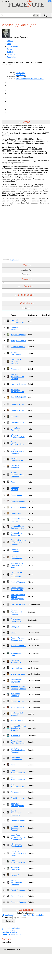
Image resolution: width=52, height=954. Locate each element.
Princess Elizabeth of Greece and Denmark (18, 542)
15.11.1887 (20, 73)
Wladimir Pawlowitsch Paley (18, 436)
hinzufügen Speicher (10, 932)
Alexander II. (16, 369)
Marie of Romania (18, 582)
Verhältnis (11, 54)
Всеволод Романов (15, 489)
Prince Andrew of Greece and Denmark (17, 828)
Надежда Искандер (15, 328)
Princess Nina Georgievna (16, 534)
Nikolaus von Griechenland (16, 845)
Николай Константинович (17, 321)
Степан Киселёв (17, 896)
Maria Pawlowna (17, 707)
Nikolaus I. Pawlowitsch (16, 661)
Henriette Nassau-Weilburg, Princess (18, 688)
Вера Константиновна (17, 785)
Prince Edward (17, 720)
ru (49, 69)
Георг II (14, 482)
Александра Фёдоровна (16, 681)
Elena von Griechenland (16, 557)
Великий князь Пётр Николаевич (18, 742)
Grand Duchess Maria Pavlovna (17, 589)
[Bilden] (3, 65)
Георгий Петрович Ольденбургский (18, 639)
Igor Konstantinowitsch (18, 778)
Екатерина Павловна (15, 695)
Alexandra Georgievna (15, 868)
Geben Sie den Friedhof (11, 934)
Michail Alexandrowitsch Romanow (17, 474)
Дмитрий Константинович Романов (17, 377)
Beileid (9, 49)
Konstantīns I (16, 875)
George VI (15, 627)
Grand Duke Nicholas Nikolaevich (16, 361)
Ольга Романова (18, 501)
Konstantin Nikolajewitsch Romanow (16, 612)
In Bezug (26, 308)
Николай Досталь (18, 604)
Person (10, 41)
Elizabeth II (15, 736)
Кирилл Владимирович (17, 459)
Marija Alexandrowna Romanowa (16, 813)
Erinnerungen (12, 46)
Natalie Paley (16, 513)
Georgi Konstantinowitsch (18, 861)
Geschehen (11, 57)
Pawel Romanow (17, 798)
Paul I (13, 633)
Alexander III (16, 792)
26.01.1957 (20, 75)
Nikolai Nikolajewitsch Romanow (16, 882)
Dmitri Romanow (17, 422)
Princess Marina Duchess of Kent (17, 527)
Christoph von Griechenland (16, 758)
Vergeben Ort (26, 270)
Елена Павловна (18, 674)
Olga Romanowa (17, 404)
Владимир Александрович (17, 805)
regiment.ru (14, 260)
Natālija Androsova (18, 341)
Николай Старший (18, 384)
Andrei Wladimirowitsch (17, 443)
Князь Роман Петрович (16, 429)
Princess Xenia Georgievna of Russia (17, 565)
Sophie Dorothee (17, 701)
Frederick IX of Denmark (17, 714)
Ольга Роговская (18, 347)
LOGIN (49, 1)
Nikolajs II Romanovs (15, 466)
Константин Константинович (17, 391)
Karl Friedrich (16, 668)
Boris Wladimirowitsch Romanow (17, 451)
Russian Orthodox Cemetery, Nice (30, 79)
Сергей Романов (18, 820)
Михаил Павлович (18, 646)
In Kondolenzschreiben (11, 928)
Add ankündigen (8, 930)
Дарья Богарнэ (17, 495)
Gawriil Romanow (18, 890)
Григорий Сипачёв (18, 902)
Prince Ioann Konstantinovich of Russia (18, 853)
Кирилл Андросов (18, 335)
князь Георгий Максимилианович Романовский (18, 837)
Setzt (9, 44)
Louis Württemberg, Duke (16, 653)
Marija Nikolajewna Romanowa (18, 398)
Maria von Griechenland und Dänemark (18, 750)
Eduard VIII (15, 416)
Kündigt (10, 52)
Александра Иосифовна (16, 620)
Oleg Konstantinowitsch (18, 771)
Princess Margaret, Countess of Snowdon (18, 728)
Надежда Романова (15, 550)
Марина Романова (18, 507)
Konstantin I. (16, 765)
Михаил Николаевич (16, 353)
